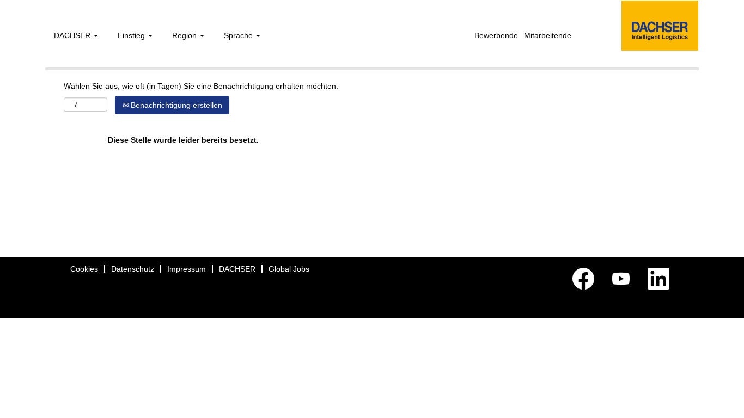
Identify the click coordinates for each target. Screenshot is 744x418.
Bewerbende (496, 35)
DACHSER (237, 269)
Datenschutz (132, 269)
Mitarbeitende (547, 35)
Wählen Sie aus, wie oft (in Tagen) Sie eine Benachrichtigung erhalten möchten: (201, 86)
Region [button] (185, 35)
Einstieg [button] (132, 35)
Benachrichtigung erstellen (175, 105)
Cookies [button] (84, 269)
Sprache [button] (239, 35)
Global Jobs (289, 269)
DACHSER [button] (73, 35)
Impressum (186, 269)
